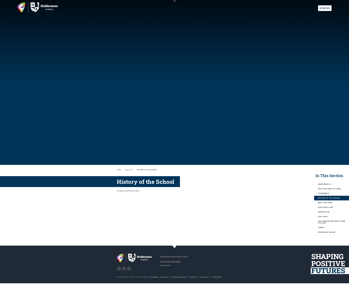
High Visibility (164, 277)
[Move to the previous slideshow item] (334, 147)
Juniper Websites (154, 277)
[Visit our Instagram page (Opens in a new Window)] (119, 269)
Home (119, 170)
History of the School (147, 170)
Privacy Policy (204, 277)
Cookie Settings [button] (217, 277)
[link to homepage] (39, 7)
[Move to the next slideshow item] (339, 147)
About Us (129, 170)
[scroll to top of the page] (174, 245)
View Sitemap (193, 277)
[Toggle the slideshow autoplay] (343, 147)
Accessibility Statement (178, 277)
